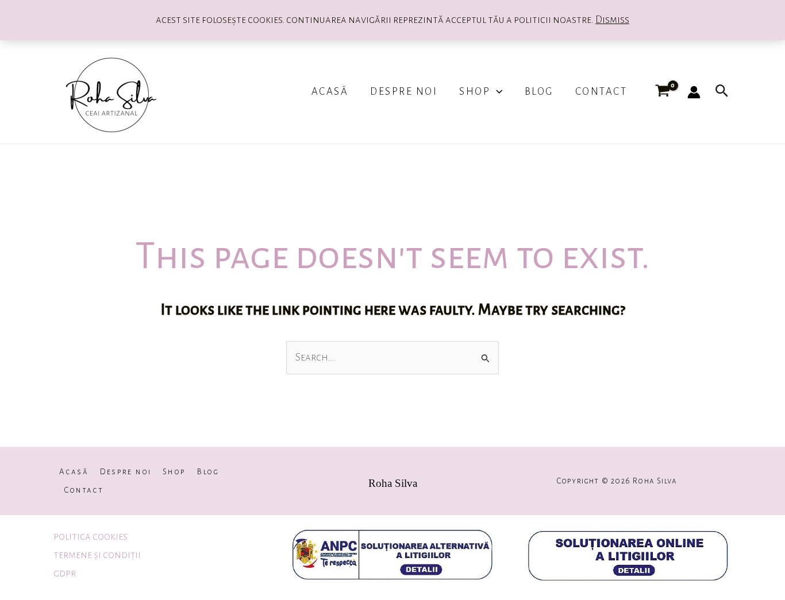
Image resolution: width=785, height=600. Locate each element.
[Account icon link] (694, 92)
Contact (601, 91)
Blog (539, 91)
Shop (474, 91)
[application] (496, 92)
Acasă (330, 91)
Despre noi (403, 91)
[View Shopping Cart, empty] (662, 92)
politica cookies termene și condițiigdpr (97, 555)
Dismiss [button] (612, 19)
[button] (722, 92)
